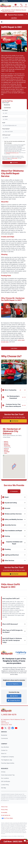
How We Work (5, 747)
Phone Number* (6, 128)
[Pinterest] (2, 728)
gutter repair (21, 340)
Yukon (5, 453)
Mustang (6, 444)
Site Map (3, 787)
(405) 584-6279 (9, 715)
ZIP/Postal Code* (6, 135)
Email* (3, 122)
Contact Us (4, 750)
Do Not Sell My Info (5, 815)
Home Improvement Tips (8, 775)
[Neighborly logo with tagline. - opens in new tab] (21, 652)
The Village (6, 451)
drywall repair (5, 341)
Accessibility (4, 812)
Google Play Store (15, 700)
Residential (7, 105)
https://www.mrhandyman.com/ (12, 152)
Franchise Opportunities (7, 763)
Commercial (7, 107)
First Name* (5, 110)
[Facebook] (12, 728)
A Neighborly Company (7, 756)
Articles (3, 772)
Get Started (15, 6)
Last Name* (5, 116)
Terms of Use (4, 806)
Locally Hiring (5, 784)
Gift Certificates (5, 781)
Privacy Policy (15, 158)
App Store (15, 696)
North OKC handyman (7, 75)
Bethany (6, 441)
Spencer (6, 450)
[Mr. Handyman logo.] (7, 653)
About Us (3, 753)
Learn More (14, 348)
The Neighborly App (6, 760)
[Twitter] (6, 728)
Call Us (21, 6)
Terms (8, 158)
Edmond (6, 443)
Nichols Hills (7, 445)
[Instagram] (9, 728)
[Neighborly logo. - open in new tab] (5, 1)
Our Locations (5, 778)
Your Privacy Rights (8, 818)
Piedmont (6, 448)
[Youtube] (16, 728)
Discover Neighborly (13, 684)
